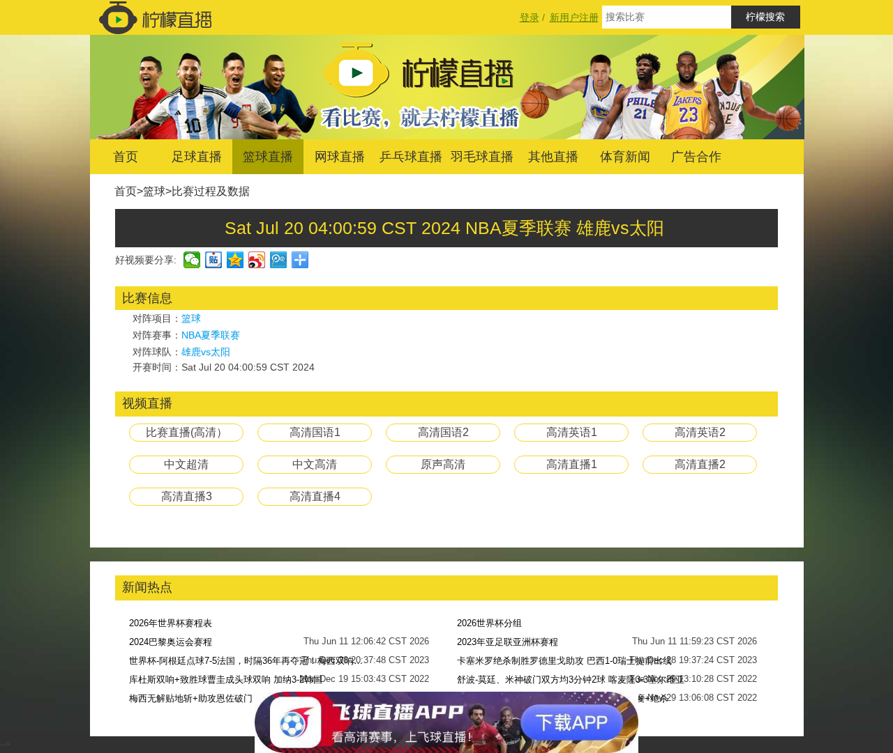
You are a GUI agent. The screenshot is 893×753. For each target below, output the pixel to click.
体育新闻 (625, 157)
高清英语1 (571, 432)
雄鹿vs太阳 (205, 351)
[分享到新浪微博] (257, 259)
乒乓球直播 (411, 157)
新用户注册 (574, 17)
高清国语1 (315, 432)
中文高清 (314, 464)
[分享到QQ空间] (235, 259)
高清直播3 (186, 496)
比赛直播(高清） (186, 432)
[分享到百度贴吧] (214, 259)
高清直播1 (571, 464)
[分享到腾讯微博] (278, 259)
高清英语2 (700, 432)
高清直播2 (700, 464)
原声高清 (443, 464)
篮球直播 (268, 157)
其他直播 (553, 157)
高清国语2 (443, 432)
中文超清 (186, 464)
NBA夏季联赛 (210, 335)
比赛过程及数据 (211, 191)
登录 (529, 17)
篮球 (154, 191)
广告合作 (696, 157)
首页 (125, 157)
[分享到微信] (192, 259)
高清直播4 (315, 496)
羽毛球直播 (482, 157)
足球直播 (197, 157)
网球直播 (340, 157)
